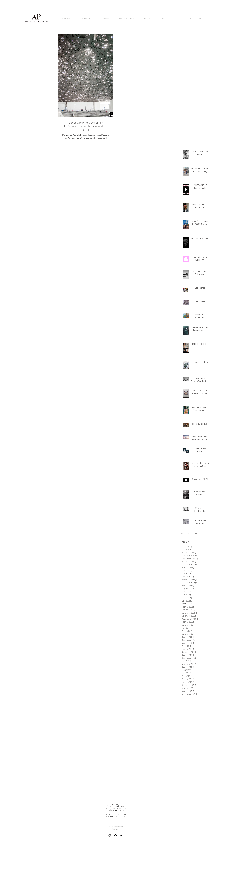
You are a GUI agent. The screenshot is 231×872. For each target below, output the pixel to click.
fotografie (185, 764)
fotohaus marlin (197, 764)
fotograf (204, 760)
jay (197, 787)
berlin (197, 737)
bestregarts (186, 741)
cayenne (200, 741)
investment (192, 784)
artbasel (196, 721)
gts (191, 776)
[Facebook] (115, 835)
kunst (184, 795)
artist (203, 721)
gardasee (185, 776)
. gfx (183, 698)
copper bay (206, 749)
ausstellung (192, 725)
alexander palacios (198, 710)
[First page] (182, 533)
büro (194, 741)
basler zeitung (196, 733)
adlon (208, 706)
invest (184, 784)
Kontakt (115, 804)
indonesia (194, 780)
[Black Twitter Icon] (121, 835)
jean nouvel (186, 791)
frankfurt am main (197, 768)
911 (193, 698)
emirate (202, 752)
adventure (185, 710)
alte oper (185, 714)
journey (207, 791)
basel (200, 729)
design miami (191, 752)
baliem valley (204, 725)
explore (194, 756)
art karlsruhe (187, 717)
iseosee (185, 787)
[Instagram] (109, 835)
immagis (185, 780)
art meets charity (200, 717)
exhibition (185, 756)
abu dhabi (200, 706)
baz (192, 737)
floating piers (203, 756)
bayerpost (185, 737)
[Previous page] (188, 533)
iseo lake (206, 784)
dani (183, 752)
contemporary (187, 749)
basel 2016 (186, 733)
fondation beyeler (188, 760)
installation (203, 780)
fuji (198, 772)
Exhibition (199, 702)
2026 (188, 698)
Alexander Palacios (203, 698)
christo (208, 745)
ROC (193, 706)
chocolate (185, 745)
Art (183, 702)
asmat (184, 725)
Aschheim (190, 702)
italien (191, 787)
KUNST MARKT (116, 839)
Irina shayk (186, 706)
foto (198, 760)
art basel (197, 714)
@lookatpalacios (116, 810)
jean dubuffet (204, 787)
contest (198, 749)
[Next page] (203, 533)
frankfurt (185, 768)
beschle (204, 737)
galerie (203, 772)
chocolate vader (197, 745)
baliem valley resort (189, 729)
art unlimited (187, 721)
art (191, 714)
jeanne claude (197, 791)
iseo (200, 784)
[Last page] (209, 533)
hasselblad (199, 776)
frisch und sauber (188, 772)
